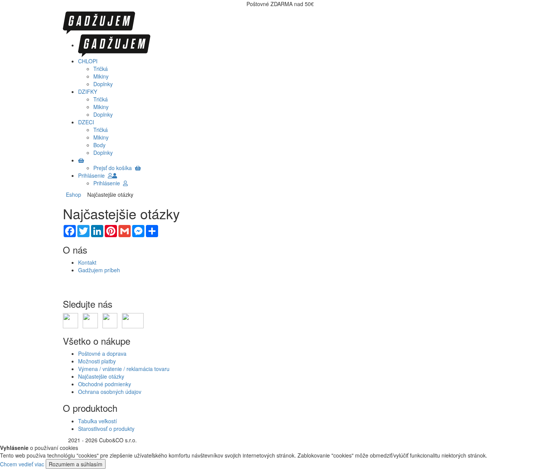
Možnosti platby (97, 361)
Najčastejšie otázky (101, 376)
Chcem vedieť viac (22, 464)
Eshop (73, 194)
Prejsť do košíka (114, 168)
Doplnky (103, 84)
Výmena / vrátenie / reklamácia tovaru (124, 369)
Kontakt (87, 262)
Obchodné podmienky (104, 384)
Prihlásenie (93, 175)
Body (99, 145)
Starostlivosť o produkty (106, 428)
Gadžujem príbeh (99, 270)
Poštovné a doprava (102, 353)
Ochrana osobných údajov (109, 391)
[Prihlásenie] (114, 175)
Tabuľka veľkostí (97, 421)
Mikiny (101, 76)
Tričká (100, 68)
